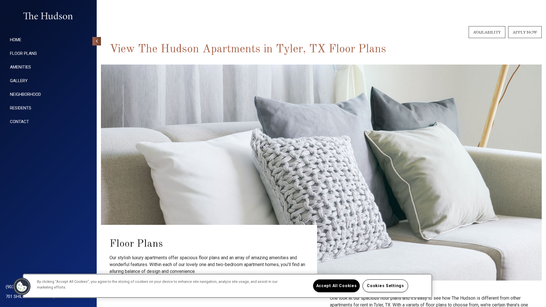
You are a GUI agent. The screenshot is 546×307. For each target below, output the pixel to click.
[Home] (48, 15)
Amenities (20, 67)
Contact (19, 121)
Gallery (19, 80)
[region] (227, 286)
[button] (22, 286)
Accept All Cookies (336, 285)
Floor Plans (23, 53)
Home (15, 39)
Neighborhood (25, 94)
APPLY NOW (525, 32)
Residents (20, 108)
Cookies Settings (385, 285)
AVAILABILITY (487, 32)
